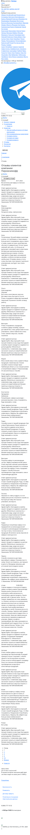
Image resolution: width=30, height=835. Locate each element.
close (3, 3)
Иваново (25, 23)
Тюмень (17, 53)
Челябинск (4, 57)
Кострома (4, 29)
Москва (20, 33)
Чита (10, 57)
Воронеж (10, 23)
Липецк (13, 1)
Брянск (3, 19)
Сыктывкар (13, 51)
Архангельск (21, 15)
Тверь (24, 51)
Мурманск (4, 35)
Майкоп (15, 33)
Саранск (15, 47)
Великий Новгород (12, 19)
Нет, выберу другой (13, 9)
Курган (19, 31)
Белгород (11, 17)
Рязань (3, 45)
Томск (10, 53)
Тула (13, 53)
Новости (7, 763)
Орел (11, 39)
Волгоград (20, 21)
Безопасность (7, 787)
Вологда (4, 23)
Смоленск (23, 49)
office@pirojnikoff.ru (9, 63)
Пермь (3, 41)
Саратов (21, 47)
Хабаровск (14, 55)
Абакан (3, 15)
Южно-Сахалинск (17, 57)
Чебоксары (22, 55)
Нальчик (11, 35)
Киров (24, 27)
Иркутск (9, 25)
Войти (5, 118)
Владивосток (23, 19)
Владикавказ (5, 21)
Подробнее (5, 780)
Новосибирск (18, 37)
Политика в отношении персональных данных (10, 798)
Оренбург (17, 39)
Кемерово (18, 27)
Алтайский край (11, 15)
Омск (8, 39)
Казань (23, 25)
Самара (8, 45)
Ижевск (3, 25)
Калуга (12, 27)
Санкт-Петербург (6, 47)
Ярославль (4, 59)
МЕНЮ (5, 150)
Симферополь (15, 49)
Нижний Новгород (7, 37)
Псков (11, 43)
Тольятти (4, 53)
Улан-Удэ (23, 53)
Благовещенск (19, 17)
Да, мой (3, 9)
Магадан (9, 33)
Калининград (5, 27)
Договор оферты (8, 794)
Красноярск (12, 31)
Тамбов (19, 51)
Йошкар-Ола (16, 25)
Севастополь (5, 49)
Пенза (22, 39)
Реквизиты (6, 790)
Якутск (26, 57)
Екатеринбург (17, 23)
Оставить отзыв (8, 178)
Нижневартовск (19, 35)
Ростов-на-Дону (19, 43)
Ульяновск (4, 55)
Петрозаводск (10, 41)
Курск (23, 31)
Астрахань (4, 17)
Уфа (9, 55)
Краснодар (4, 31)
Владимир (13, 21)
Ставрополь (5, 51)
